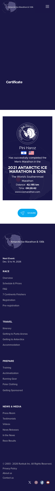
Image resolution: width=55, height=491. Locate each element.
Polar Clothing (10, 384)
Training (7, 367)
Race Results (9, 440)
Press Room (9, 413)
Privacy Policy (10, 468)
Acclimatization (10, 373)
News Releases (11, 429)
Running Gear (10, 378)
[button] (47, 6)
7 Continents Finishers (14, 294)
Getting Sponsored (13, 390)
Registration (9, 300)
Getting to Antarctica (13, 339)
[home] (18, 6)
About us (7, 473)
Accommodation (11, 344)
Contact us (8, 477)
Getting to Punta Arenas (15, 333)
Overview (8, 277)
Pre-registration (11, 305)
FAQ (5, 288)
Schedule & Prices (12, 283)
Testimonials (9, 418)
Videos (6, 424)
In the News (9, 435)
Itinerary (7, 328)
